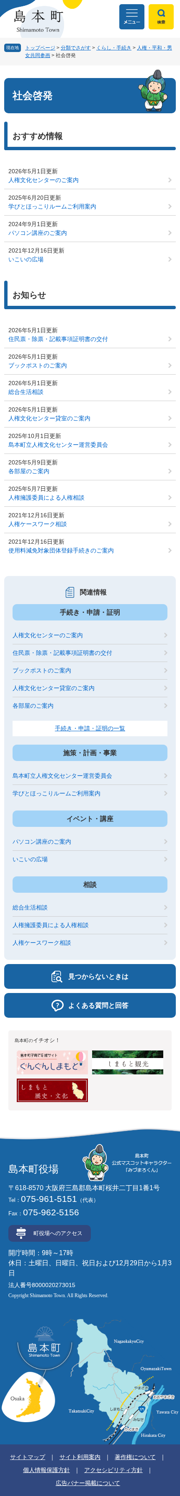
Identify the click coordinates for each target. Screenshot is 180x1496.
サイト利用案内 (79, 1457)
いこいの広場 (26, 259)
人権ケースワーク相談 (37, 524)
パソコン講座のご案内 (37, 232)
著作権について (135, 1457)
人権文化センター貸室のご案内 (49, 418)
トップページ (40, 48)
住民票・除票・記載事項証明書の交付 (58, 339)
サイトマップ (27, 1457)
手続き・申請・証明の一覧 (90, 728)
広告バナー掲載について (88, 1483)
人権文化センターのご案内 (43, 180)
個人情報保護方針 (46, 1470)
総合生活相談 (26, 391)
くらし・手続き (113, 48)
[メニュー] (131, 16)
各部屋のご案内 (28, 471)
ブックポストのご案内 (37, 365)
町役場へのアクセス (57, 1233)
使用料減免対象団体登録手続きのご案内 (61, 550)
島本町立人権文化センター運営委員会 (58, 444)
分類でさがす (76, 48)
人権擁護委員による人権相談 (46, 497)
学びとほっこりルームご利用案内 (52, 206)
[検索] (161, 16)
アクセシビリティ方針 (113, 1470)
